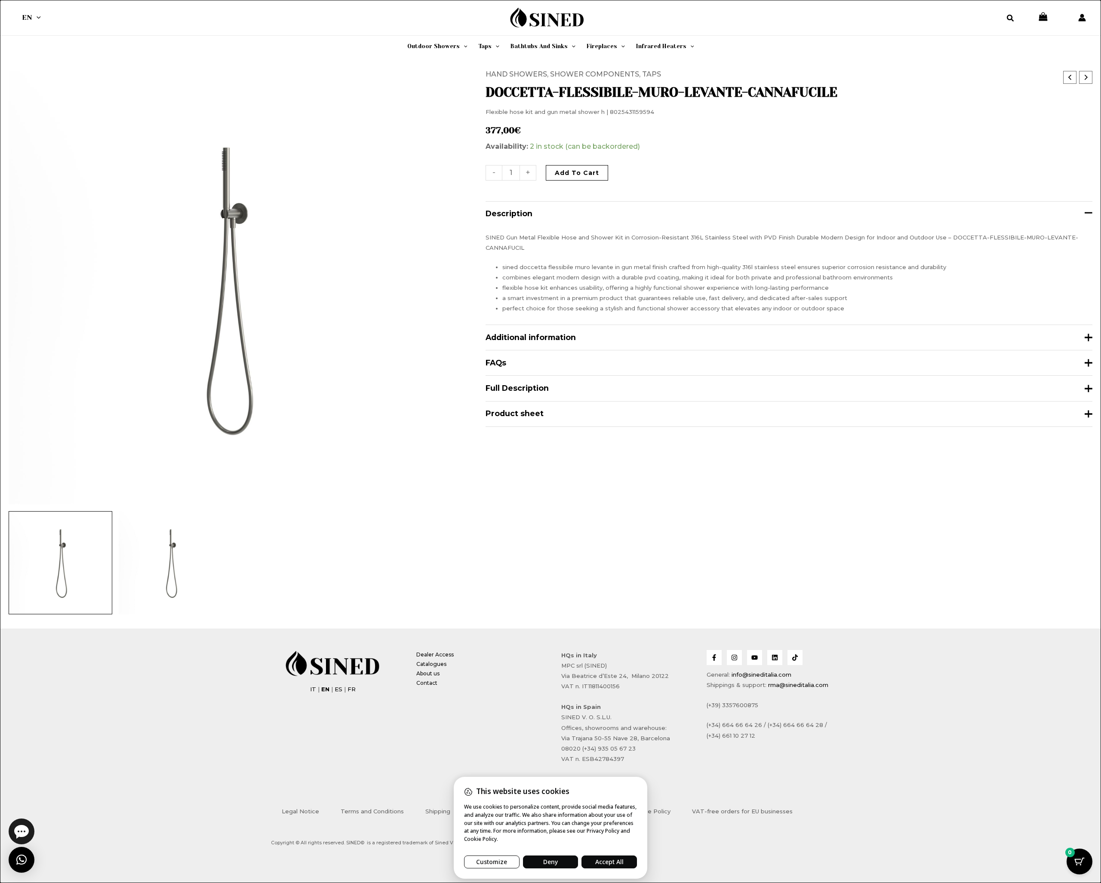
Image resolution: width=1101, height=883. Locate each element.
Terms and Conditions (372, 811)
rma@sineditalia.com (798, 684)
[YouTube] (754, 657)
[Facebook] (714, 657)
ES (338, 689)
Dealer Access (435, 654)
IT (313, 689)
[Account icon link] (1082, 17)
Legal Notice (300, 811)
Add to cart (577, 173)
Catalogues (431, 664)
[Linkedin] (774, 657)
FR (352, 689)
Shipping (437, 811)
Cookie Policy (650, 811)
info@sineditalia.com (761, 674)
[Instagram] (734, 657)
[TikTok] (795, 657)
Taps (651, 74)
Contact (426, 683)
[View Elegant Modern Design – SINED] (170, 563)
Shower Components (594, 74)
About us (428, 673)
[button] (36, 17)
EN (27, 17)
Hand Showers (516, 74)
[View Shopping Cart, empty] (1043, 17)
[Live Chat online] (21, 831)
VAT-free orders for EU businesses (742, 811)
